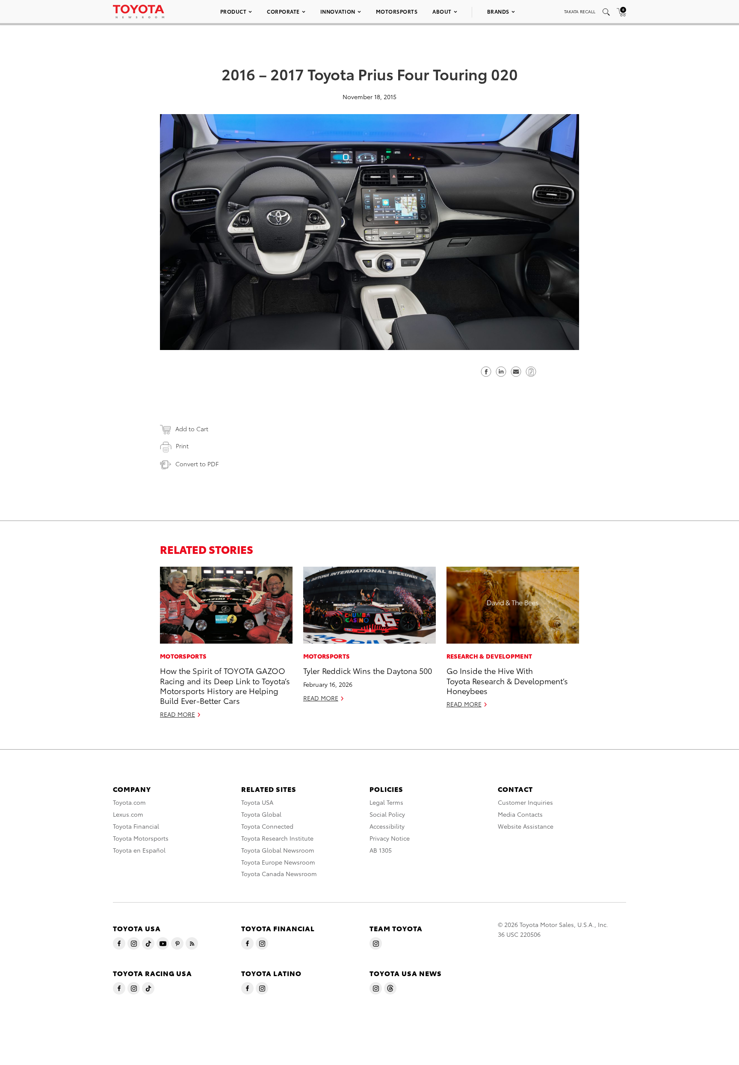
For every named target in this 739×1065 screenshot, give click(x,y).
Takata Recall (579, 11)
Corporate (283, 11)
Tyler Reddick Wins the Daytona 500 (367, 670)
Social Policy (387, 814)
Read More (177, 714)
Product (233, 11)
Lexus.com (128, 814)
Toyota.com (129, 802)
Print (182, 445)
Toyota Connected (267, 826)
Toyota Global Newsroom (277, 850)
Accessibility (387, 826)
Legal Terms (386, 802)
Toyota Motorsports (140, 838)
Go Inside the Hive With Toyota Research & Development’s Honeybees (507, 680)
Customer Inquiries (525, 802)
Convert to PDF (197, 463)
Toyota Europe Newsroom (278, 862)
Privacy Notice (390, 838)
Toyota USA (257, 802)
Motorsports (397, 11)
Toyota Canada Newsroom (279, 873)
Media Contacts (520, 814)
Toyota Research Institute (277, 838)
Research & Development (489, 656)
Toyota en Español (139, 850)
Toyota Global (261, 814)
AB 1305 (381, 850)
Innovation (337, 11)
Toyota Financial (136, 826)
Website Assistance (525, 826)
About (442, 11)
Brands (498, 11)
